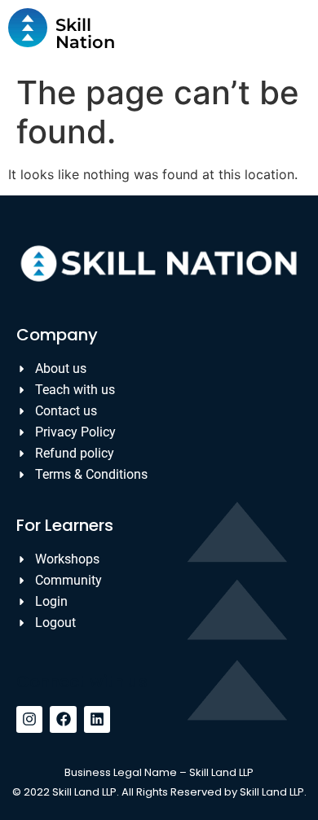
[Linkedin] (97, 719)
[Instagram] (29, 719)
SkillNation (85, 33)
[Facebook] (63, 719)
